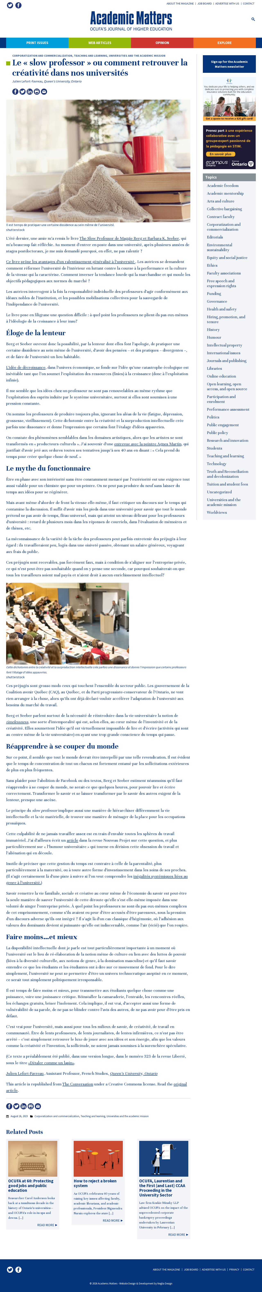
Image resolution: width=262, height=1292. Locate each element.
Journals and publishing (226, 360)
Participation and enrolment (221, 399)
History (213, 329)
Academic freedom (223, 185)
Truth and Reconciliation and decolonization (227, 474)
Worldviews (217, 512)
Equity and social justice (227, 257)
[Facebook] (18, 5)
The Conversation (77, 1084)
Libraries (214, 368)
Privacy (234, 1269)
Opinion (162, 42)
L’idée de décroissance (25, 367)
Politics (213, 417)
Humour (214, 337)
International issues (223, 353)
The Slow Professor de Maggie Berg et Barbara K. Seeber (129, 238)
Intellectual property (224, 345)
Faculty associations (224, 273)
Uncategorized (219, 492)
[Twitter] (10, 5)
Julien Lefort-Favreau (27, 81)
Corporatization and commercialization (42, 55)
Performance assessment (228, 409)
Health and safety (222, 309)
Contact (248, 3)
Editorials (215, 237)
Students (214, 448)
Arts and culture (220, 201)
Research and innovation (227, 440)
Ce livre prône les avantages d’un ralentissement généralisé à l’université (70, 261)
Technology (217, 463)
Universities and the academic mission (137, 55)
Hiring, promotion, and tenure (226, 319)
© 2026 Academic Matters (103, 1283)
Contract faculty (221, 216)
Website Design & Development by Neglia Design (145, 1283)
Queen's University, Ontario (62, 81)
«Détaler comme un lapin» (51, 1062)
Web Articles (99, 42)
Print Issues (37, 42)
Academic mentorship (225, 193)
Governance (217, 301)
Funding (214, 293)
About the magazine (180, 3)
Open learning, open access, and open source (227, 386)
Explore (225, 42)
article (72, 840)
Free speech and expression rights (221, 283)
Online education (221, 376)
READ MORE (45, 1224)
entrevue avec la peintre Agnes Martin (147, 444)
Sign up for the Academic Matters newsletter (229, 64)
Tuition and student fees (227, 484)
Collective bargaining (224, 209)
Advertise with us (227, 3)
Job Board (204, 3)
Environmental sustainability (219, 247)
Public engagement (223, 425)
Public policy (217, 432)
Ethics (212, 265)
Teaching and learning (90, 55)
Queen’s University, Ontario (133, 1073)
